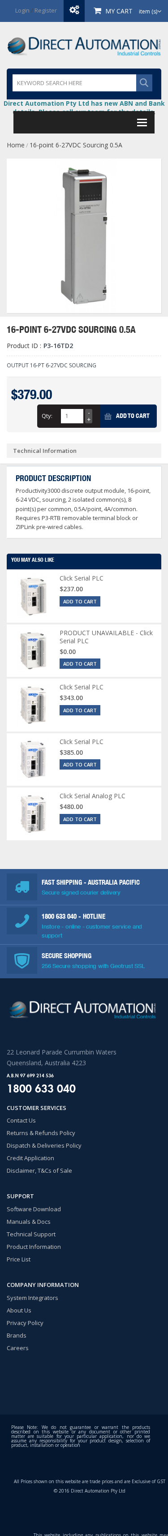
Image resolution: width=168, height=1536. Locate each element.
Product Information (34, 1247)
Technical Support (31, 1234)
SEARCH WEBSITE (144, 82)
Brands (16, 1335)
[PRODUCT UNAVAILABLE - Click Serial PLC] (33, 651)
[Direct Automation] (84, 45)
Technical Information (45, 451)
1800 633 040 (60, 916)
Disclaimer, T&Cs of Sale (39, 1170)
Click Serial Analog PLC (92, 796)
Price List (18, 1259)
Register (45, 10)
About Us (19, 1310)
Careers (18, 1348)
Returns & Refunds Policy (41, 1133)
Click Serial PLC (81, 578)
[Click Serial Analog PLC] (33, 814)
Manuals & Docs (29, 1222)
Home (16, 145)
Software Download (34, 1209)
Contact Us (21, 1120)
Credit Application (30, 1158)
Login (22, 10)
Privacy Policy (25, 1323)
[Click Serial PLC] (33, 596)
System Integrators (32, 1298)
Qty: (47, 416)
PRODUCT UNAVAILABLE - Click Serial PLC (106, 636)
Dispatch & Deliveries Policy (44, 1145)
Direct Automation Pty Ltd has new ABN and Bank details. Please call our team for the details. (84, 107)
